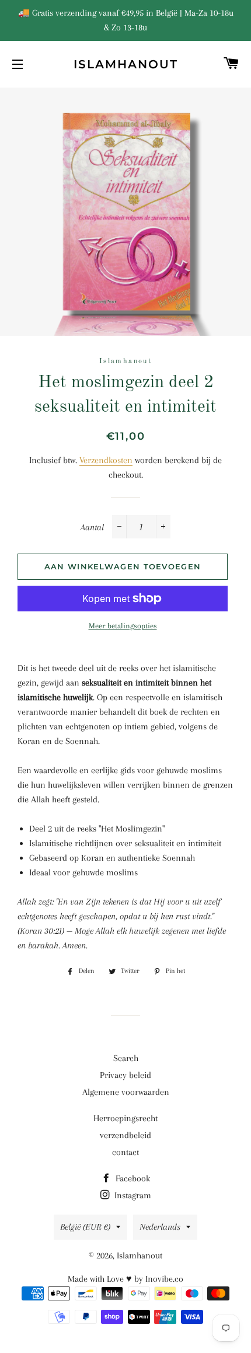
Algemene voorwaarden (125, 1092)
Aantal (92, 527)
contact (125, 1152)
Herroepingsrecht (125, 1118)
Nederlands (160, 1227)
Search (125, 1058)
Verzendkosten (106, 460)
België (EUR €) (85, 1227)
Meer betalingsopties (123, 625)
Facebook (131, 1178)
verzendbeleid (125, 1135)
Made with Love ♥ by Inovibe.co (125, 1279)
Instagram (131, 1195)
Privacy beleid (125, 1075)
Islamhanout (126, 64)
